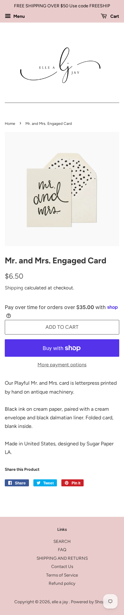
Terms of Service (62, 575)
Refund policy (62, 583)
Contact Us (62, 566)
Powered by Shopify (90, 601)
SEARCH (62, 541)
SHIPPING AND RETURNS (62, 558)
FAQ (62, 549)
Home (10, 123)
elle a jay (60, 601)
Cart (114, 16)
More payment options (62, 365)
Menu (18, 16)
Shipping (14, 288)
